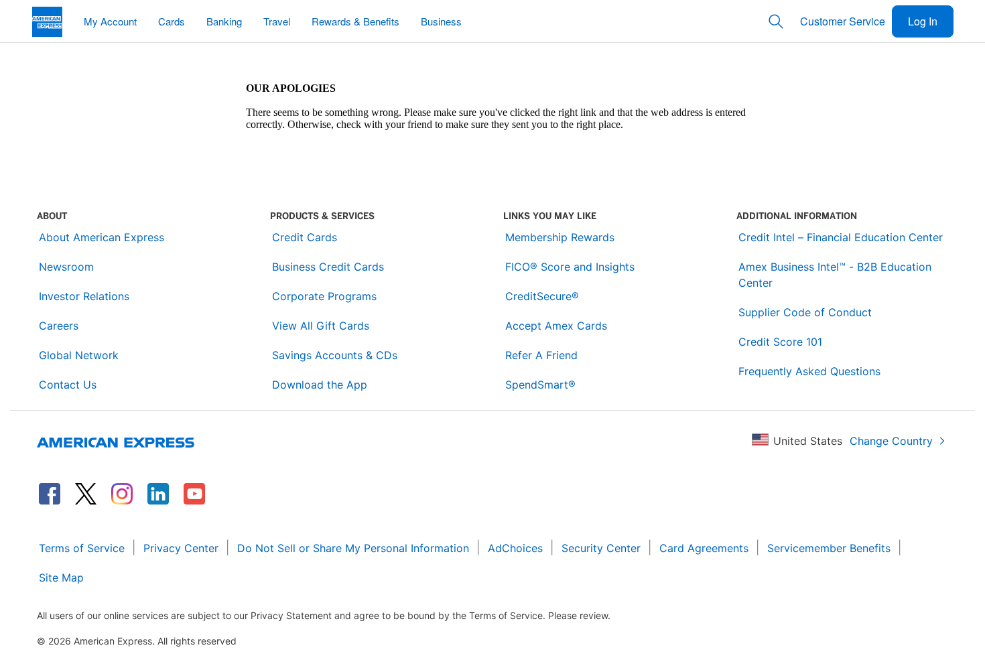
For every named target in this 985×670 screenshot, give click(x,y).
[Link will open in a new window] (49, 493)
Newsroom (66, 266)
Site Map (61, 577)
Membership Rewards (559, 237)
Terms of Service (82, 548)
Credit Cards (304, 237)
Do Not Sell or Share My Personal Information (353, 548)
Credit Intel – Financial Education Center (840, 237)
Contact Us (67, 384)
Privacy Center (180, 548)
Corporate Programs (324, 296)
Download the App (319, 384)
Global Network (79, 355)
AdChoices (515, 548)
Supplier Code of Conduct (805, 312)
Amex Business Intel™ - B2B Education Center (834, 274)
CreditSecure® (542, 296)
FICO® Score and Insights (570, 266)
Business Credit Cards (328, 266)
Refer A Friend (541, 355)
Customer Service (842, 21)
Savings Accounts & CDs (334, 355)
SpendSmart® (540, 384)
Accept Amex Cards (556, 325)
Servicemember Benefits (829, 548)
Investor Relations (84, 296)
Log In (922, 21)
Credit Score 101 (780, 341)
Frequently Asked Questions (809, 371)
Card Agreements (703, 548)
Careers (58, 325)
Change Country (891, 441)
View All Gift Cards (320, 325)
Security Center (601, 548)
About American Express (101, 237)
